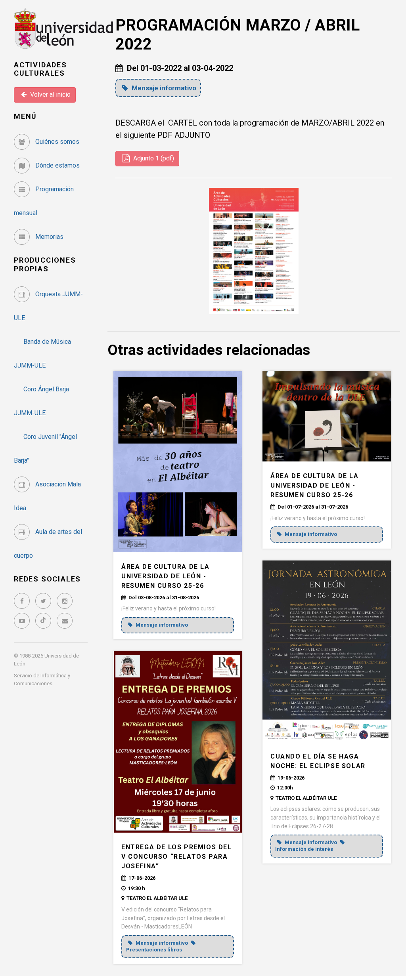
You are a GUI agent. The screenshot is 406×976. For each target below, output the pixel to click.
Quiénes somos (56, 141)
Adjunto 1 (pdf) (153, 158)
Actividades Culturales (40, 69)
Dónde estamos (57, 165)
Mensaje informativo (163, 88)
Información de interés (304, 849)
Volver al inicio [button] (50, 94)
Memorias (48, 236)
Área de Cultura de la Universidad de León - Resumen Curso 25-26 (165, 576)
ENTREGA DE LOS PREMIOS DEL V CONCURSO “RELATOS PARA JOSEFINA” (176, 856)
